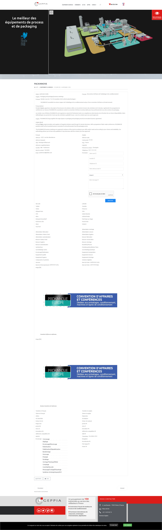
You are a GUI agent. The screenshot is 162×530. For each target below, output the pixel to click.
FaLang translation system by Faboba (41, 491)
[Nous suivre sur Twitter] (42, 509)
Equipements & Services (46, 87)
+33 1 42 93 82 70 (107, 512)
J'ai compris (127, 525)
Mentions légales (103, 515)
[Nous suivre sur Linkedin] (38, 509)
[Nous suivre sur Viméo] (47, 509)
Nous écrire (105, 508)
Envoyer (110, 200)
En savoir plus (113, 525)
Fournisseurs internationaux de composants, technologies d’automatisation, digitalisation (77, 513)
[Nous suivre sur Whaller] (51, 509)
